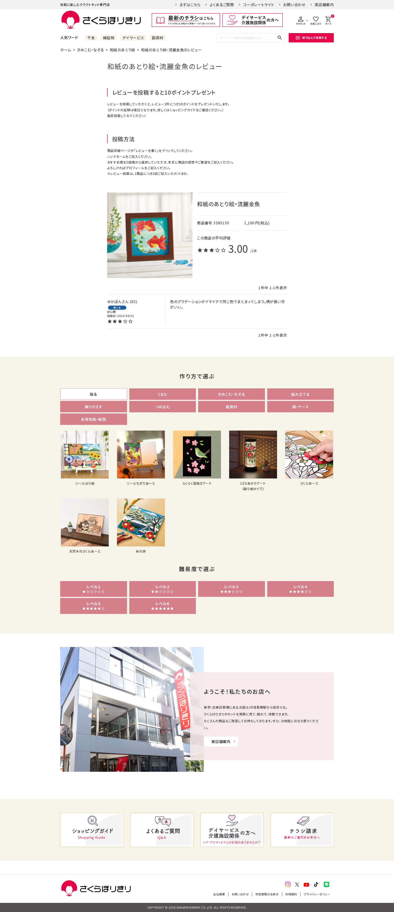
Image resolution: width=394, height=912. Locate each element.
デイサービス (133, 37)
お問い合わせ (294, 4)
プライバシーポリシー (317, 894)
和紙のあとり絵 (122, 49)
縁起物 (108, 37)
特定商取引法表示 (267, 894)
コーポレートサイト (258, 4)
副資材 (157, 37)
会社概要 (219, 894)
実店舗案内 (324, 4)
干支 (91, 37)
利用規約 (291, 894)
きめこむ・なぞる (90, 49)
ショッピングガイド (182, 110)
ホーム (65, 49)
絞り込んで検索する (314, 37)
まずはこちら (190, 4)
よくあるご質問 (222, 4)
